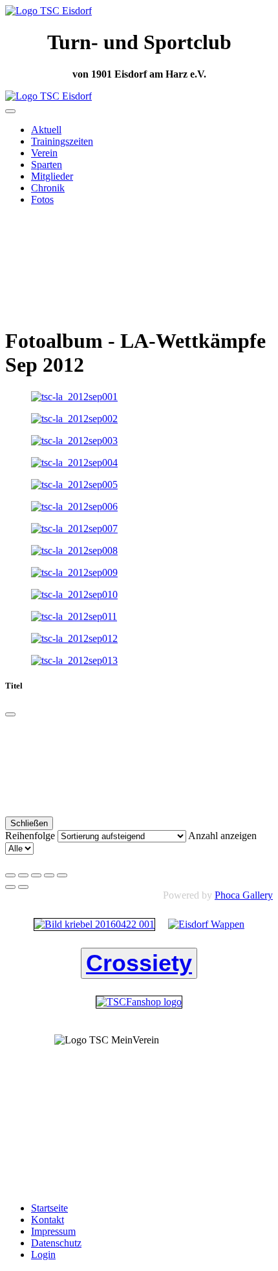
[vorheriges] (10, 887)
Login (43, 1254)
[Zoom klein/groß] (49, 875)
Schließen (29, 823)
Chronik (48, 187)
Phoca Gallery (244, 895)
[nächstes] (23, 887)
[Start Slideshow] (62, 875)
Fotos (42, 199)
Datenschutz (56, 1242)
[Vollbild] (36, 875)
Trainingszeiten (62, 141)
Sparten (46, 164)
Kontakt (47, 1219)
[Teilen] (23, 875)
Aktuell (46, 129)
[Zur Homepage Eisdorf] (206, 924)
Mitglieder (52, 176)
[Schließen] (10, 714)
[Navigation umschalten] (10, 111)
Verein (44, 152)
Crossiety (139, 963)
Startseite (49, 1207)
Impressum (53, 1231)
